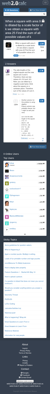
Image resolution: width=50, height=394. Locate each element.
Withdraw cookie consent (25, 381)
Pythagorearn (15, 195)
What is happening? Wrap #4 (15, 317)
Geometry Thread (11, 295)
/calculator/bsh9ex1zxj (13, 308)
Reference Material (12, 331)
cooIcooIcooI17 (15, 188)
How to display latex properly (15, 267)
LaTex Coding (10, 304)
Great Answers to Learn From (16, 326)
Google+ (25, 373)
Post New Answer (38, 10)
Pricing (25, 360)
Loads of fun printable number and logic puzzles (22, 258)
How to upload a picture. (14, 276)
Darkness (24, 138)
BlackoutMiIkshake (16, 216)
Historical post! (10, 313)
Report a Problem (26, 365)
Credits (25, 363)
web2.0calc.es (38, 383)
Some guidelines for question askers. (18, 245)
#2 (43, 139)
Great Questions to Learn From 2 (17, 322)
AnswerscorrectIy (16, 176)
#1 (43, 140)
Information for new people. (15, 335)
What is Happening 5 (12, 249)
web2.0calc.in (25, 386)
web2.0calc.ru (35, 386)
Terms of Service (25, 353)
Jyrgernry (13, 222)
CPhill (12, 163)
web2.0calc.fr (14, 386)
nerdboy (13, 228)
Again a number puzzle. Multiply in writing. (20, 254)
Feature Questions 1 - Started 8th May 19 (20, 272)
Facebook (26, 375)
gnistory (12, 182)
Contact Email (25, 377)
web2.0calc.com (13, 383)
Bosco (12, 170)
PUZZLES (8, 299)
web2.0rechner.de (25, 383)
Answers (10, 64)
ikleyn (12, 201)
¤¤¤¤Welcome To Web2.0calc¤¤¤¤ (17, 263)
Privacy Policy (25, 350)
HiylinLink (13, 209)
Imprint (25, 348)
